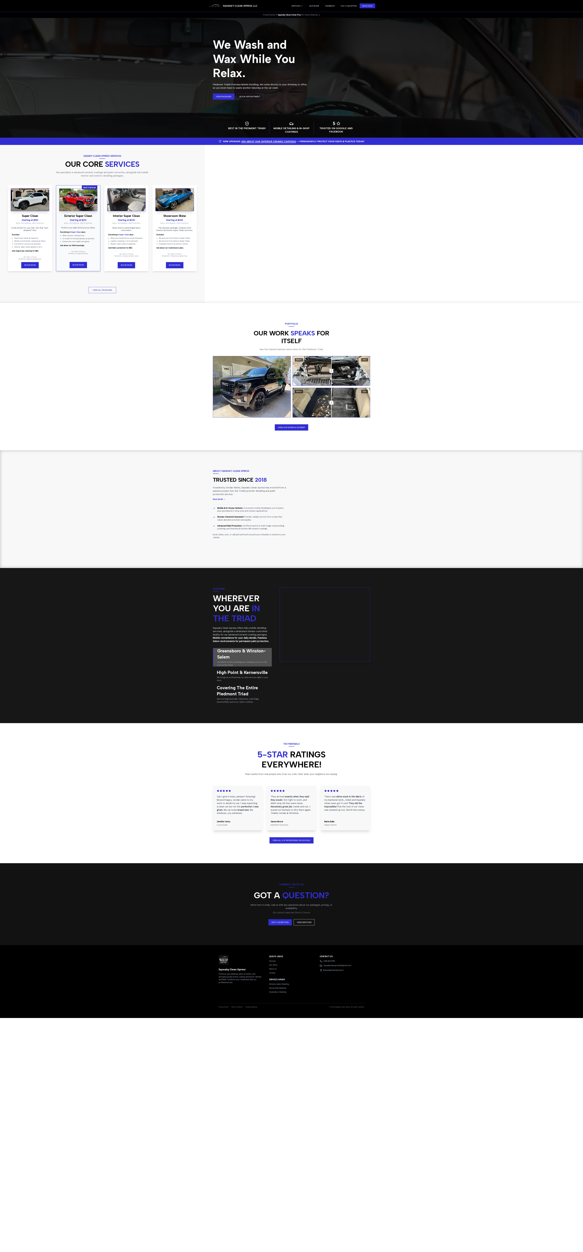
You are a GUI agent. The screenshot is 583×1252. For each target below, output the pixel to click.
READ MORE (218, 499)
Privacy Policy (223, 1007)
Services (272, 961)
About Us (272, 969)
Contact (272, 973)
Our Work (273, 965)
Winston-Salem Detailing (279, 984)
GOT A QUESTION (280, 922)
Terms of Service (237, 1007)
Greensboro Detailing (277, 992)
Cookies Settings (251, 1007)
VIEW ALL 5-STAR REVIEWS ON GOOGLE (291, 840)
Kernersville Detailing (277, 988)
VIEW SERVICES (304, 922)
